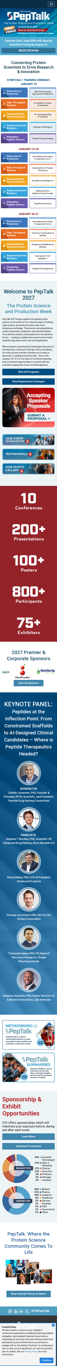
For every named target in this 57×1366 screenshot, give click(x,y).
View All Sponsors (28, 683)
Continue (46, 1360)
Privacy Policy (31, 1351)
